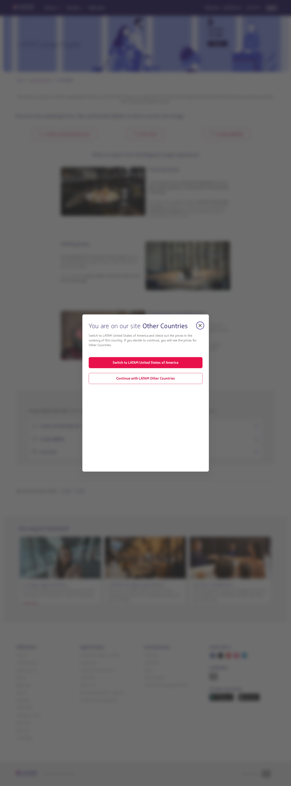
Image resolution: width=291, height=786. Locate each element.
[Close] (200, 325)
